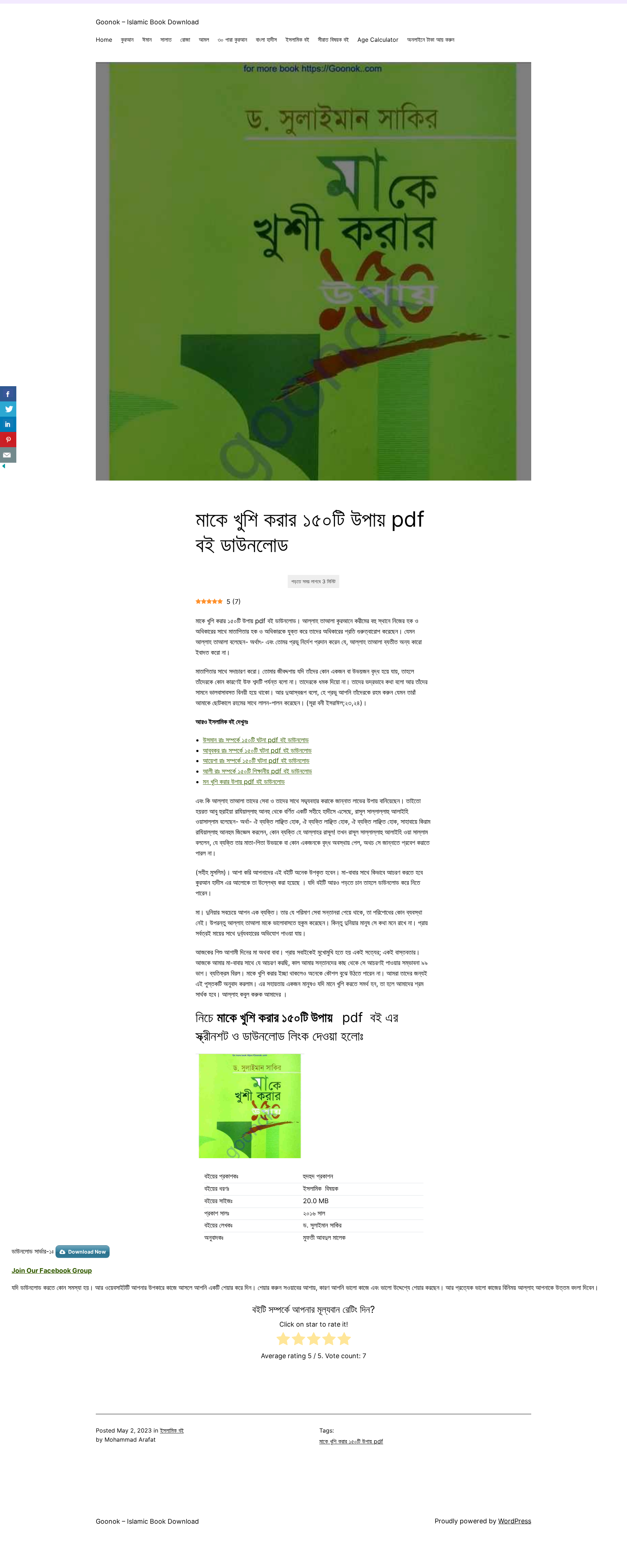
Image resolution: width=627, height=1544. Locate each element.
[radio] (283, 1340)
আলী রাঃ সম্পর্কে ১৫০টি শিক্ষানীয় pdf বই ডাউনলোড (257, 771)
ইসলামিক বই (172, 1430)
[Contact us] (8, 455)
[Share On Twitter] (8, 409)
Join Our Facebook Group (52, 1270)
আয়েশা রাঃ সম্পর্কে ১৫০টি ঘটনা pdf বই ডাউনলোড (256, 760)
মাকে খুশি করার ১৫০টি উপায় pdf (351, 1441)
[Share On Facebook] (8, 394)
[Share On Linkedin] (8, 424)
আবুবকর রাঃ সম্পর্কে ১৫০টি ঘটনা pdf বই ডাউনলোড (257, 750)
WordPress (514, 1521)
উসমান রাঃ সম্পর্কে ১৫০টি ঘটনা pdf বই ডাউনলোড (256, 740)
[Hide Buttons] (3, 467)
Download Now (87, 1252)
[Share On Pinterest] (8, 440)
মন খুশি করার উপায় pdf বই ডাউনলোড (244, 781)
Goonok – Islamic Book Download (147, 22)
